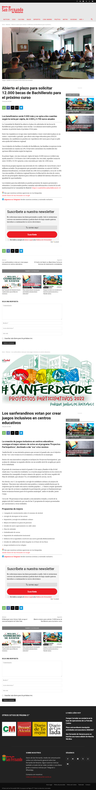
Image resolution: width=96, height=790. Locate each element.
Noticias (6, 19)
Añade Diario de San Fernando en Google (16, 195)
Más (80, 19)
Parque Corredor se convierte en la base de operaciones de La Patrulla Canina (52, 291)
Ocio (13, 19)
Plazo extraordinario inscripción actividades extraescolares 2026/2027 (31, 291)
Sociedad (73, 19)
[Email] (17, 108)
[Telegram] (83, 1)
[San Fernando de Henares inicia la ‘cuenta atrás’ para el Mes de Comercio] (11, 281)
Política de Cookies (72, 784)
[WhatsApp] (89, 1)
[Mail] (80, 1)
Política (57, 19)
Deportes (36, 19)
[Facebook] (77, 1)
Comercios (5, 287)
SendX (57, 242)
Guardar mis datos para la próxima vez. (18, 338)
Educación (25, 287)
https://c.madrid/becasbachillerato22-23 (46, 188)
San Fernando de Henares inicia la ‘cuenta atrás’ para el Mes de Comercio (11, 291)
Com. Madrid (47, 19)
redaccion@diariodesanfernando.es (38, 777)
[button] (91, 19)
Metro (65, 19)
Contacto (88, 784)
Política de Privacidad (43, 240)
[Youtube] (92, 1)
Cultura (21, 19)
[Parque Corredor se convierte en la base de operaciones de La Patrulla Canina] (52, 281)
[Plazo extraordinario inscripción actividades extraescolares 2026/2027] (32, 281)
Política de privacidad (59, 784)
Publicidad (81, 784)
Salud (29, 19)
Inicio (3, 24)
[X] (86, 1)
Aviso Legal (28, 240)
